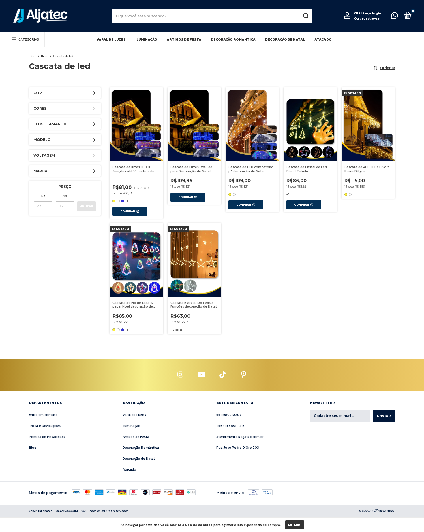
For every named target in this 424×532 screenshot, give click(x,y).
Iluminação (146, 39)
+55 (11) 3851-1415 (230, 425)
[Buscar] (305, 16)
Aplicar (86, 206)
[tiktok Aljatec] (222, 375)
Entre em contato (43, 414)
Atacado (323, 39)
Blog (32, 447)
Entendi (294, 524)
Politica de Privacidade (47, 436)
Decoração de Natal (285, 39)
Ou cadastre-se (367, 18)
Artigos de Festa (184, 39)
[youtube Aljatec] (201, 375)
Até (65, 195)
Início (32, 56)
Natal (44, 56)
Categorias (28, 39)
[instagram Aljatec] (180, 375)
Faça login (371, 13)
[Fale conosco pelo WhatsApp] (394, 17)
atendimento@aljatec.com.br (240, 436)
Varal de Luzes (111, 39)
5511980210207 (228, 414)
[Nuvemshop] (377, 511)
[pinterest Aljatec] (243, 375)
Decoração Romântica (233, 39)
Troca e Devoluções (45, 425)
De (43, 195)
